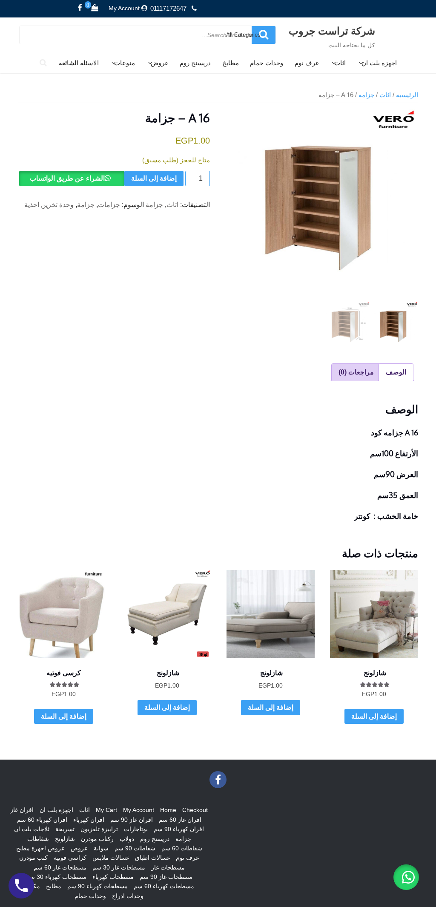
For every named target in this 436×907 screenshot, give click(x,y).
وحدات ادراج (127, 896)
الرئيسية (407, 95)
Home (168, 809)
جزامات (109, 204)
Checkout (195, 809)
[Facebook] (80, 8)
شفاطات (38, 838)
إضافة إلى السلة (154, 178)
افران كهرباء (88, 819)
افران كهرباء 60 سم (42, 819)
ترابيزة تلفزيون (99, 829)
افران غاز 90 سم (131, 819)
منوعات (124, 63)
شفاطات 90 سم (135, 848)
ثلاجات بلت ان (31, 829)
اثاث (340, 63)
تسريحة (65, 829)
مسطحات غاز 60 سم (60, 867)
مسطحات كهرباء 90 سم (97, 886)
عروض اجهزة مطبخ (40, 848)
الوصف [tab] (396, 372)
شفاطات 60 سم (181, 848)
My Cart (106, 809)
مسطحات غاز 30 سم (118, 867)
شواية (101, 848)
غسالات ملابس (110, 857)
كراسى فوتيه (70, 857)
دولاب (127, 838)
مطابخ (230, 63)
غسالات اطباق (152, 857)
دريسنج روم (195, 63)
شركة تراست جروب (332, 30)
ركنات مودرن (97, 838)
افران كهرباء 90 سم (179, 829)
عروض (160, 63)
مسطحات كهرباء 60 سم (164, 886)
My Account (124, 8)
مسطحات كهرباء (113, 876)
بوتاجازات (136, 829)
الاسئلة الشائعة (79, 63)
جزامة (366, 95)
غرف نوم (307, 63)
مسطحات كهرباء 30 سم (56, 876)
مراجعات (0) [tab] (356, 372)
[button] (406, 877)
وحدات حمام (266, 63)
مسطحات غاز (168, 867)
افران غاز (22, 809)
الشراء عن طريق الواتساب (67, 178)
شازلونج (65, 838)
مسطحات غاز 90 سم (166, 876)
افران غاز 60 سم (180, 819)
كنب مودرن (33, 857)
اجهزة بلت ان (379, 63)
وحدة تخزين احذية (49, 204)
